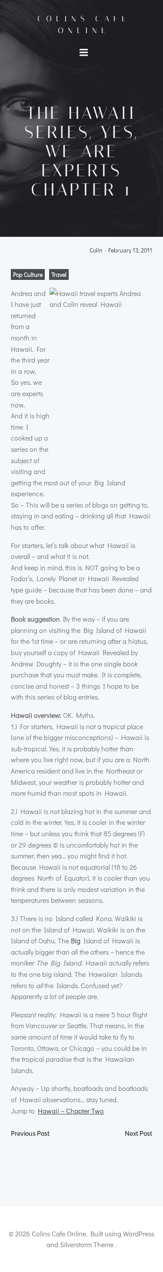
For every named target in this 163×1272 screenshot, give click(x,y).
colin (96, 250)
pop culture (28, 274)
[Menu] (84, 52)
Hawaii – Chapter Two (71, 1110)
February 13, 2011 (130, 250)
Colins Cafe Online (83, 24)
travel (59, 274)
